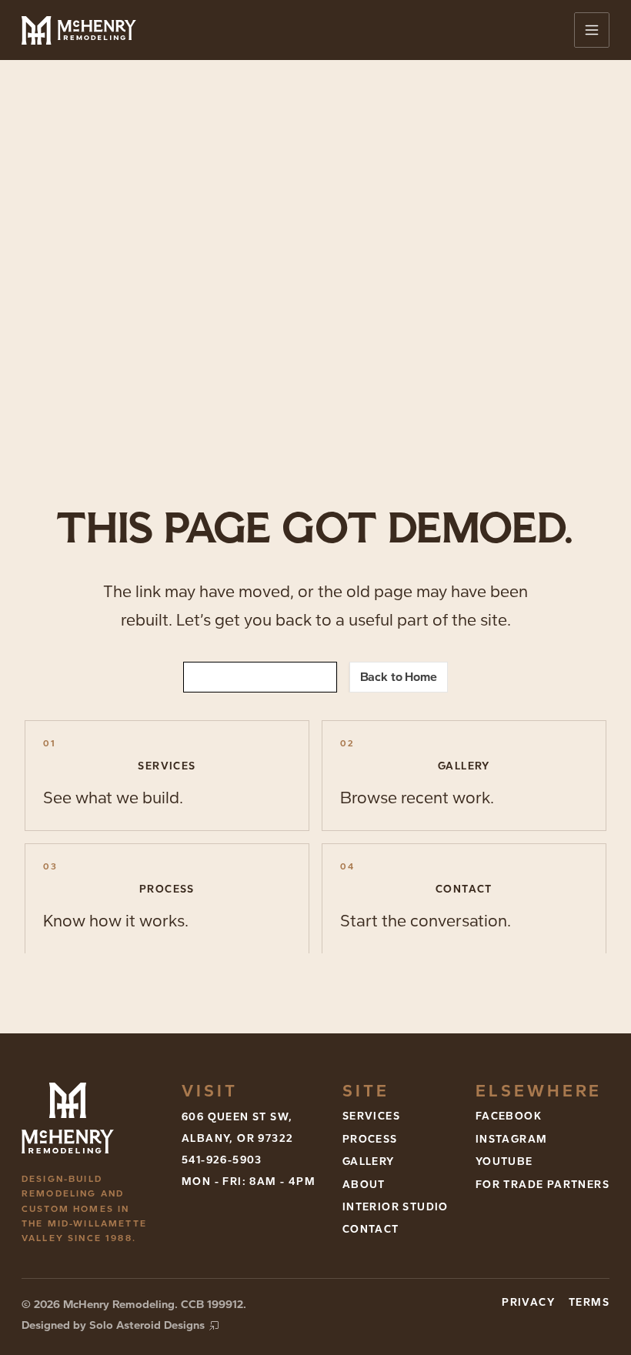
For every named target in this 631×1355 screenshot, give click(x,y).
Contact (370, 1229)
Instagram (512, 1139)
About (364, 1184)
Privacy (528, 1302)
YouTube (504, 1161)
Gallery (368, 1161)
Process (370, 1139)
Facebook (509, 1116)
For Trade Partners (542, 1184)
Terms (589, 1302)
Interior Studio (395, 1206)
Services (371, 1116)
